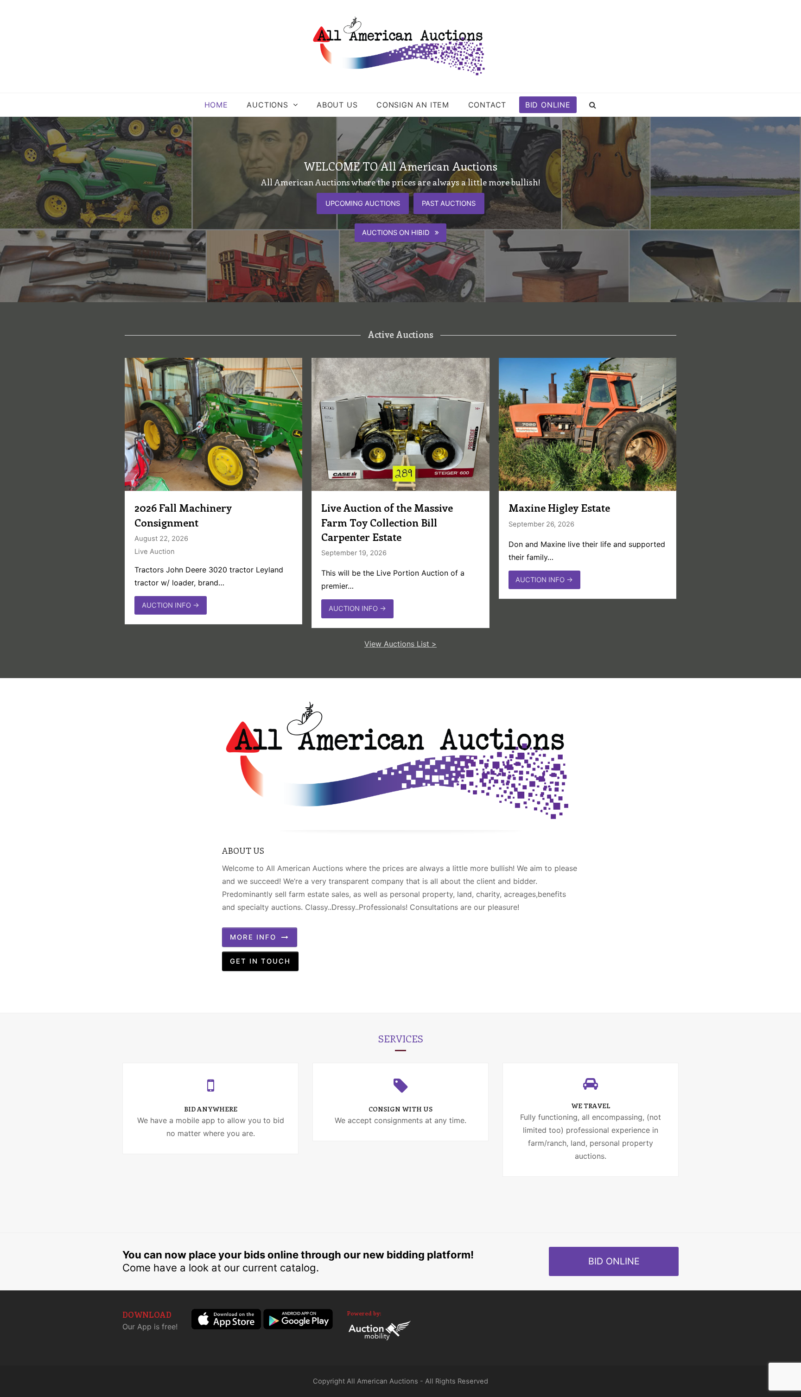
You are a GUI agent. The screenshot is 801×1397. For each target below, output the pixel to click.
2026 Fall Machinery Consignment (183, 515)
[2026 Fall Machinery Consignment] (213, 423)
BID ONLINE (614, 1261)
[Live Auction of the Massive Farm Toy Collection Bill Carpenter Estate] (400, 423)
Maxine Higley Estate (559, 507)
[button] (593, 104)
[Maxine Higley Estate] (587, 423)
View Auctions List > (400, 643)
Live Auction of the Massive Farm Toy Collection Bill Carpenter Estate (387, 522)
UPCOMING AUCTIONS (362, 203)
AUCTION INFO (170, 605)
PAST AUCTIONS (449, 203)
